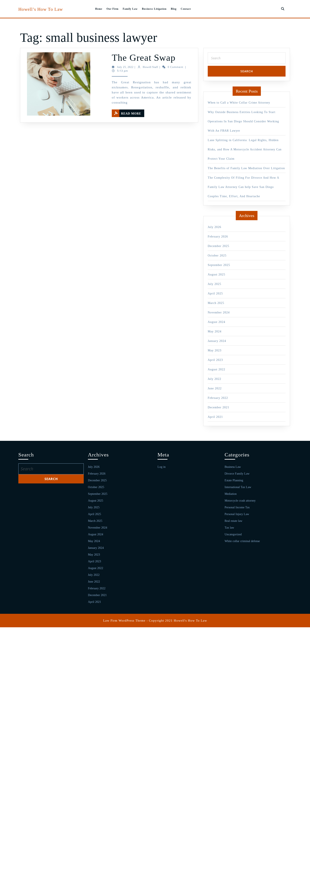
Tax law (229, 527)
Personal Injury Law (237, 514)
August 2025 (216, 274)
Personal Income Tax (237, 507)
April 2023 (215, 360)
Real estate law (233, 520)
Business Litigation (154, 8)
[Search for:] (247, 59)
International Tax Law (238, 487)
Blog (174, 8)
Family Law (130, 8)
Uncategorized (233, 534)
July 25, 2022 (125, 67)
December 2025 (218, 246)
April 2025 (215, 293)
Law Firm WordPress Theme (124, 620)
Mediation (231, 493)
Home (98, 8)
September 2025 (219, 265)
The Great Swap (143, 58)
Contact (186, 8)
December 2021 (218, 407)
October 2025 (217, 255)
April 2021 (215, 416)
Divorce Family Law (237, 473)
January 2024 (217, 341)
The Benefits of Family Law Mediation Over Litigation (246, 168)
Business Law (233, 466)
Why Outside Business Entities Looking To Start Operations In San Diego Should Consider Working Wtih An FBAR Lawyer (243, 121)
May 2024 (214, 331)
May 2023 (214, 350)
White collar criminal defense (242, 541)
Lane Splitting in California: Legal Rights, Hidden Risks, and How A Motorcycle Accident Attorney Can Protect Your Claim (245, 149)
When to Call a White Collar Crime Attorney (239, 102)
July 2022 (214, 379)
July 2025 (214, 284)
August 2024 (216, 322)
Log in (162, 466)
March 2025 (216, 303)
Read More (132, 112)
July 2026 (214, 227)
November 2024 (219, 312)
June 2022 (215, 388)
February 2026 (218, 236)
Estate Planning (234, 480)
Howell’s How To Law (40, 9)
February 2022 (218, 397)
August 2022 (216, 369)
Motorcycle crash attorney (240, 500)
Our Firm (112, 8)
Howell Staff (150, 67)
